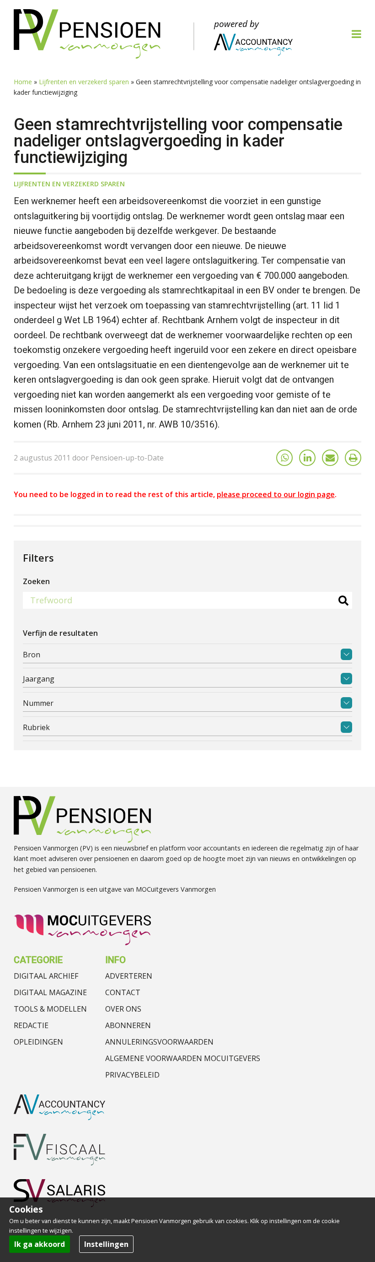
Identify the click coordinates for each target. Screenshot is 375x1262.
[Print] (353, 458)
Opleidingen (38, 1042)
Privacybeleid (132, 1075)
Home (23, 81)
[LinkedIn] (307, 458)
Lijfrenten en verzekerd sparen (84, 81)
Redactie (31, 1025)
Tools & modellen (50, 1009)
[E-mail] (330, 458)
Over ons (123, 1009)
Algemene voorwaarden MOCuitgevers (182, 1058)
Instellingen (106, 1244)
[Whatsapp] (284, 458)
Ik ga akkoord (39, 1244)
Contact (122, 992)
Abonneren (128, 1025)
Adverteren (128, 976)
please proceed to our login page (276, 494)
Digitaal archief (46, 976)
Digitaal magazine (50, 992)
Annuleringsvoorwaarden (159, 1042)
